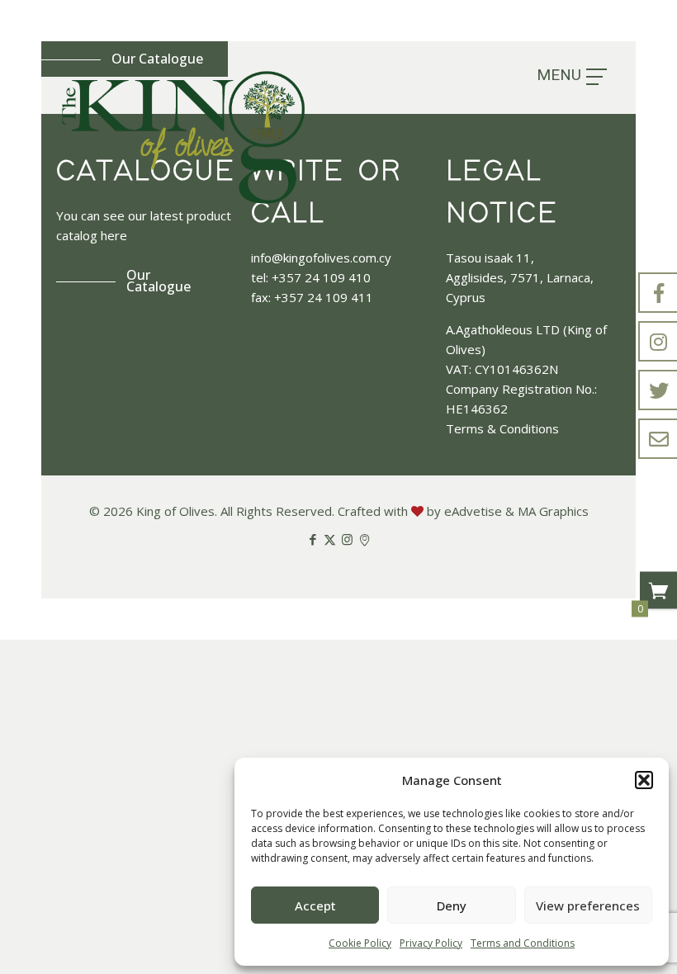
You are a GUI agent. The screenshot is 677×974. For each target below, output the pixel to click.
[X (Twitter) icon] (330, 539)
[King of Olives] (183, 137)
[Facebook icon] (312, 539)
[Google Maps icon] (364, 539)
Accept (315, 905)
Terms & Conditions (502, 428)
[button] (644, 780)
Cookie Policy (360, 943)
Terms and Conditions (523, 943)
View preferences (588, 905)
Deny (451, 905)
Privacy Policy (431, 943)
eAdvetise (473, 511)
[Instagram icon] (347, 539)
